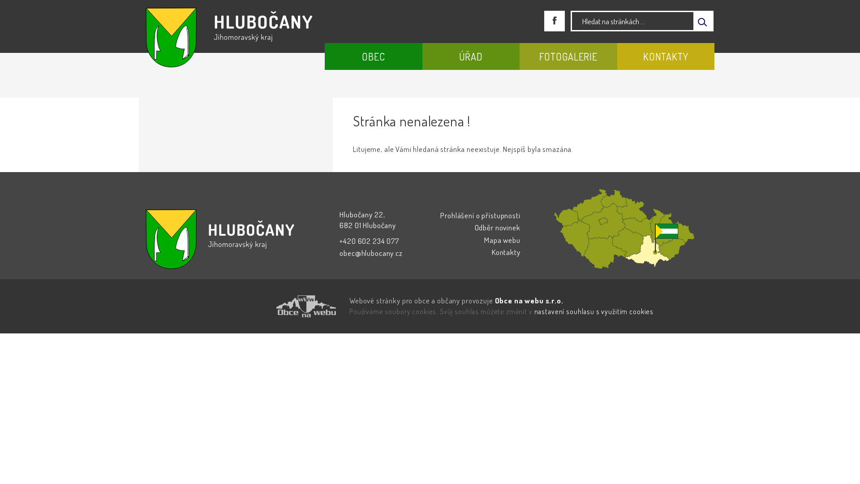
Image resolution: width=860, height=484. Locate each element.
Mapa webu (502, 240)
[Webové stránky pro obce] (255, 306)
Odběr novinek (497, 227)
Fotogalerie (568, 56)
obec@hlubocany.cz (371, 253)
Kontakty (665, 56)
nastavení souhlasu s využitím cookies (594, 311)
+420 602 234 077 (369, 241)
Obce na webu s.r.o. (529, 300)
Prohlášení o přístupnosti (480, 215)
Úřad (471, 56)
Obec (373, 56)
